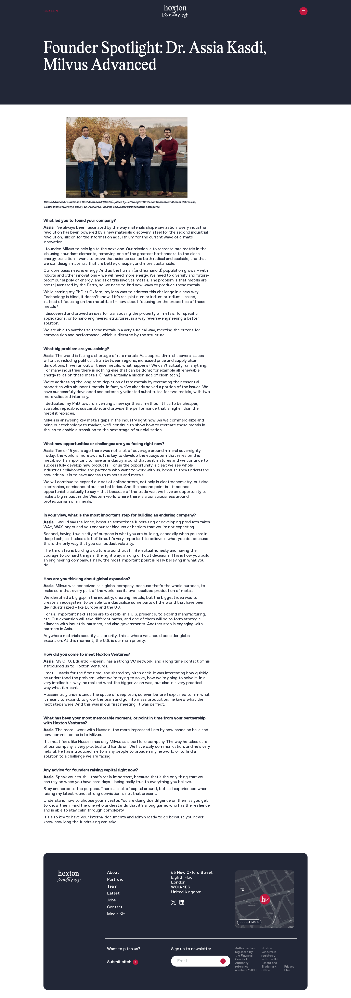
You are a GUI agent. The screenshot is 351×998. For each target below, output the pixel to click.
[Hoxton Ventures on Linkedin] (181, 902)
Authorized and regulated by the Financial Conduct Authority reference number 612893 (246, 959)
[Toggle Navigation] (303, 11)
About (113, 872)
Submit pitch (119, 962)
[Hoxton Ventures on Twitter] (173, 902)
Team (112, 886)
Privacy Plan (289, 968)
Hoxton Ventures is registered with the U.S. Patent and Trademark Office (270, 959)
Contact (114, 907)
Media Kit (116, 914)
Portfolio (115, 879)
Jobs (111, 900)
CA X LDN (50, 11)
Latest (113, 893)
